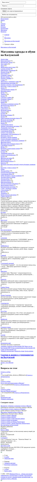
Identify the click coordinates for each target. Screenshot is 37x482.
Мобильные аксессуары (8, 67)
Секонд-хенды (5, 196)
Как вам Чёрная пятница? (8, 391)
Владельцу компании (10, 464)
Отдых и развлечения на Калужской (22, 348)
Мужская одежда (6, 110)
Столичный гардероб (7, 263)
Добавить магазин (9, 463)
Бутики (3, 113)
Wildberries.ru (5, 246)
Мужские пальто (6, 121)
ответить (7, 376)
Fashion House (5, 287)
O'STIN (3, 335)
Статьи (6, 469)
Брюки (3, 102)
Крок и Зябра (5, 430)
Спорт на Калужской (8, 349)
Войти (3, 20)
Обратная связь (9, 458)
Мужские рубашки (6, 115)
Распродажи (4, 28)
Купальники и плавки (7, 129)
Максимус (4, 271)
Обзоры (3, 23)
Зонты (3, 88)
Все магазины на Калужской (9, 425)
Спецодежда (4, 108)
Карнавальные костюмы (8, 83)
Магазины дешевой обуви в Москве (12, 412)
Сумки (3, 80)
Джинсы (3, 94)
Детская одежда (5, 180)
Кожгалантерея (5, 61)
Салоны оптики (5, 69)
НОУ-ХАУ (4, 220)
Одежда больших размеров (9, 139)
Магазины (4, 30)
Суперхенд (4, 437)
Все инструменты (6, 230)
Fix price (3, 212)
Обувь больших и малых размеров (11, 175)
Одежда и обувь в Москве (9, 415)
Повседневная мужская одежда (10, 118)
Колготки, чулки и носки (8, 86)
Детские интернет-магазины (9, 183)
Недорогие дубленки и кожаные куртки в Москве (16, 406)
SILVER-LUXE (5, 445)
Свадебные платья (6, 145)
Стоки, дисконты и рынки (9, 188)
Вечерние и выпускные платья (10, 148)
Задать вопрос (29, 351)
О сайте (6, 457)
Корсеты (3, 163)
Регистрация (4, 18)
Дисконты (4, 193)
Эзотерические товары (8, 89)
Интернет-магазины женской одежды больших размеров (18, 164)
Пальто (3, 96)
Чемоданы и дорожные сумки (10, 81)
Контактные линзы (6, 62)
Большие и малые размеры (9, 137)
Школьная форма (6, 182)
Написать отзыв (19, 351)
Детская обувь (5, 171)
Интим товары (5, 77)
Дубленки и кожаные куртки (9, 104)
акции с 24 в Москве (7, 362)
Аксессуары (4, 59)
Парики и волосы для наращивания (12, 85)
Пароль (4, 6)
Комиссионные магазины (8, 195)
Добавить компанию (7, 399)
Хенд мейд (4, 64)
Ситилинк (4, 238)
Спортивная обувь (6, 131)
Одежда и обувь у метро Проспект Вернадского (15, 423)
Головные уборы (6, 75)
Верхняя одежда (6, 91)
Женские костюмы (6, 158)
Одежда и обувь (5, 372)
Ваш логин (5, 2)
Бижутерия (4, 73)
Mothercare (4, 319)
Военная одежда (6, 136)
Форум (3, 25)
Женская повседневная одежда (10, 144)
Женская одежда (6, 142)
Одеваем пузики (6, 327)
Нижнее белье (5, 72)
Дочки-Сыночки (6, 295)
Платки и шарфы (6, 78)
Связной (3, 255)
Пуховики (4, 100)
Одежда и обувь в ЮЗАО (8, 417)
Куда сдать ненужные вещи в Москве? (12, 383)
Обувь (2, 169)
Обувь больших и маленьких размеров (12, 140)
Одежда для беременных (8, 155)
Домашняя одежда (6, 128)
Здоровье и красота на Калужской (12, 346)
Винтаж (3, 191)
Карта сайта (8, 471)
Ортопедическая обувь (8, 172)
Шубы (3, 92)
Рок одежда (4, 107)
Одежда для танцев (6, 132)
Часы (2, 65)
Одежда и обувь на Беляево (9, 420)
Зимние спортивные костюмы (10, 126)
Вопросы (3, 31)
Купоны (3, 27)
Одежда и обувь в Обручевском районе (13, 418)
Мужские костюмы (6, 120)
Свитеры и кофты (6, 97)
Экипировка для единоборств (10, 134)
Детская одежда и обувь (8, 177)
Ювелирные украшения (8, 70)
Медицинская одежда (7, 105)
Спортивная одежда (7, 124)
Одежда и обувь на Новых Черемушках (13, 422)
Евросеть (3, 279)
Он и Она (4, 311)
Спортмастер (5, 303)
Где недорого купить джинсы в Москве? (13, 409)
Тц (1, 373)
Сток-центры (5, 190)
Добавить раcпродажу (7, 351)
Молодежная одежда (7, 161)
